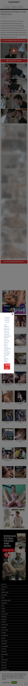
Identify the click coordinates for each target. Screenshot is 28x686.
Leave (7, 368)
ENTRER (7, 365)
